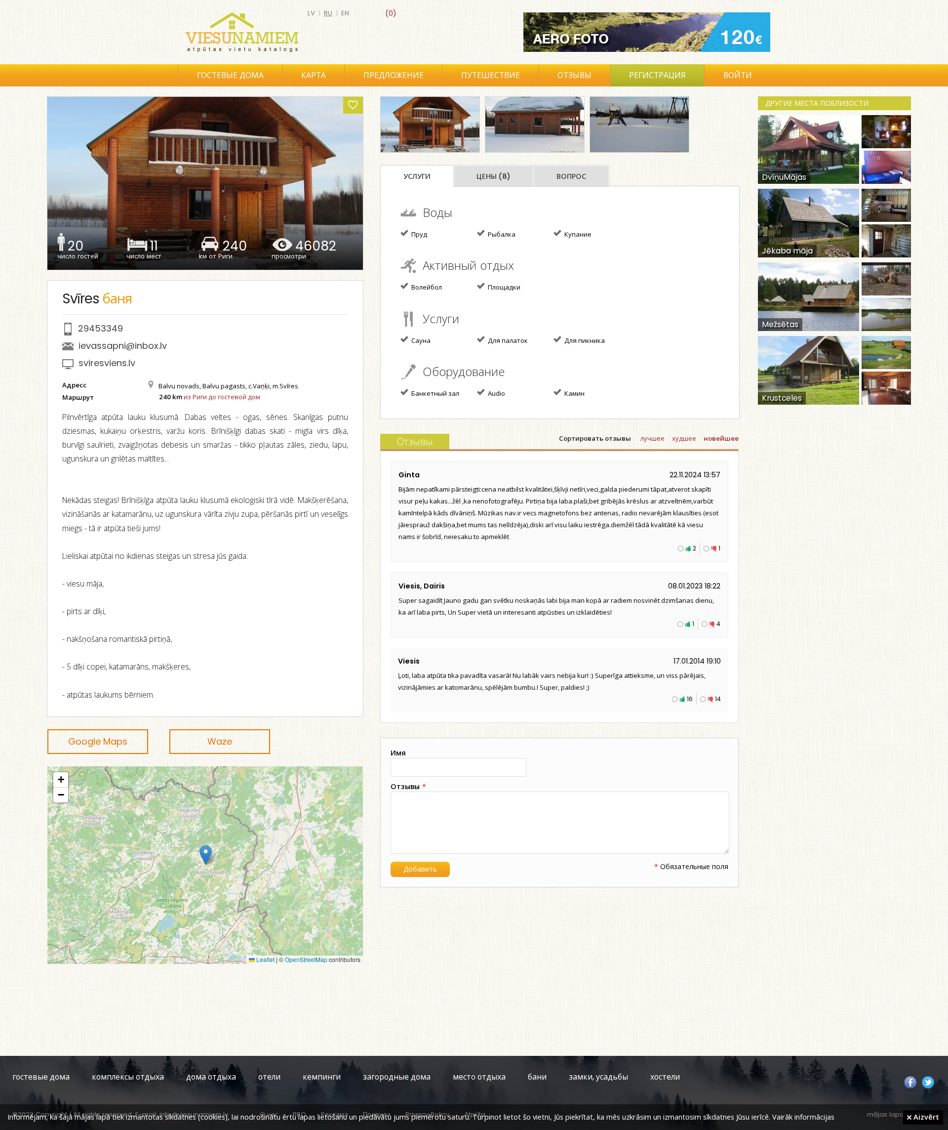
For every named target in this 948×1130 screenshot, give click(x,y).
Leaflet (265, 959)
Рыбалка (500, 234)
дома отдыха (211, 1077)
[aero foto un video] (646, 32)
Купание (577, 234)
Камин (574, 393)
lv (311, 13)
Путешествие (490, 75)
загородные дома (397, 1077)
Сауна (420, 340)
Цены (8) (493, 176)
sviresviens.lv (107, 363)
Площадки (503, 287)
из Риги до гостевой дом (222, 396)
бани (537, 1077)
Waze (219, 741)
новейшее (721, 438)
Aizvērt (925, 1117)
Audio (495, 393)
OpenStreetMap (306, 959)
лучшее (652, 438)
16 (690, 699)
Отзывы (574, 75)
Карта (313, 75)
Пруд (418, 234)
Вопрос (571, 176)
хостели (665, 1077)
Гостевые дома (230, 75)
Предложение (393, 75)
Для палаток (507, 340)
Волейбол (426, 287)
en (345, 13)
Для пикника (584, 340)
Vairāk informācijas (803, 1117)
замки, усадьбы (598, 1077)
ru (328, 13)
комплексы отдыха (128, 1077)
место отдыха (479, 1077)
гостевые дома (41, 1077)
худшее (684, 438)
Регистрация (657, 75)
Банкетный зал (434, 393)
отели (269, 1077)
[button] (205, 855)
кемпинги (322, 1077)
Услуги (417, 176)
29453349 (100, 328)
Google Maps (97, 741)
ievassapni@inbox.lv (123, 345)
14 (718, 699)
